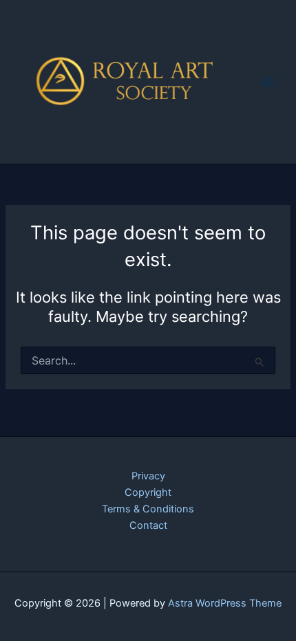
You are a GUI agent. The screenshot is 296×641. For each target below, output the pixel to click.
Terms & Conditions (148, 509)
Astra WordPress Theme (225, 603)
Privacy (148, 476)
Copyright (148, 492)
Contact (148, 525)
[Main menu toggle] (267, 81)
